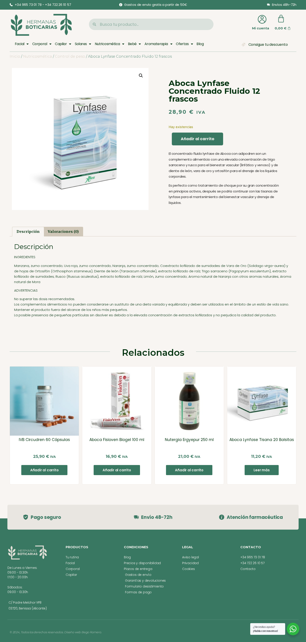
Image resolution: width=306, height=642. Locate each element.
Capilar (61, 43)
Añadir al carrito (197, 139)
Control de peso (70, 56)
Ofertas (182, 43)
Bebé (132, 43)
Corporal (39, 43)
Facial (19, 43)
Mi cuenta (260, 28)
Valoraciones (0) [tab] (63, 231)
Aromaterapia (156, 43)
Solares (81, 43)
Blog (200, 43)
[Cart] (281, 19)
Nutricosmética (107, 43)
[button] (141, 76)
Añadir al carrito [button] (44, 470)
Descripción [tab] (28, 231)
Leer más (261, 470)
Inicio (15, 56)
